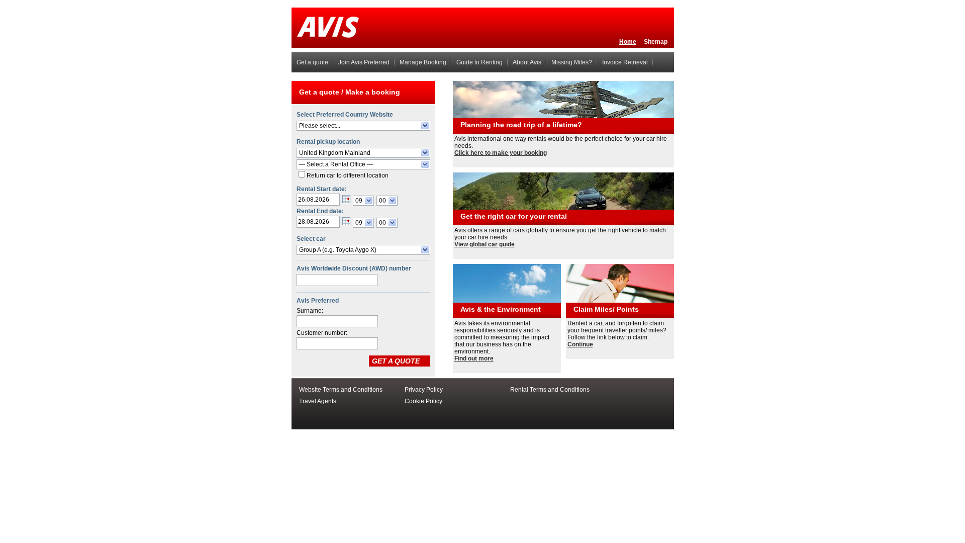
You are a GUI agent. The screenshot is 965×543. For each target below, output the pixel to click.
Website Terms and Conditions (340, 389)
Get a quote (312, 62)
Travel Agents (317, 401)
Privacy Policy (424, 389)
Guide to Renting (479, 62)
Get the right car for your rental (513, 216)
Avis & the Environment (500, 309)
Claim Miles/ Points (606, 309)
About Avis (527, 62)
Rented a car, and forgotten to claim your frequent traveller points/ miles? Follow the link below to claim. (616, 330)
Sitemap (655, 41)
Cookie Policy (423, 401)
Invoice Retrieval (625, 62)
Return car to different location (348, 175)
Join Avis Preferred (364, 62)
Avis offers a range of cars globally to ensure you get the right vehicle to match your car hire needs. (560, 234)
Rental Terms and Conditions (550, 389)
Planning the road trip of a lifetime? (521, 125)
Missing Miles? (571, 62)
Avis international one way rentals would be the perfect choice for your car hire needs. (560, 142)
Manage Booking (423, 62)
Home (627, 41)
